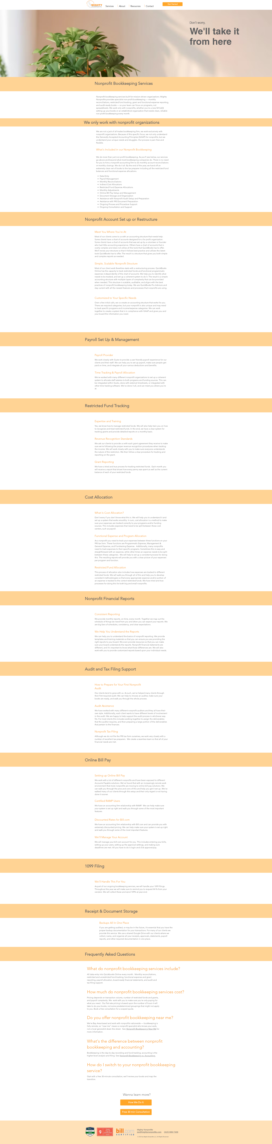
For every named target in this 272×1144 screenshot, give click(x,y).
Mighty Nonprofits (145, 1130)
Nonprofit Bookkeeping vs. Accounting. (138, 1055)
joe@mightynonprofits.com (149, 1132)
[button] (111, 6)
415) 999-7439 (171, 1132)
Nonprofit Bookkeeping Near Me (141, 1029)
